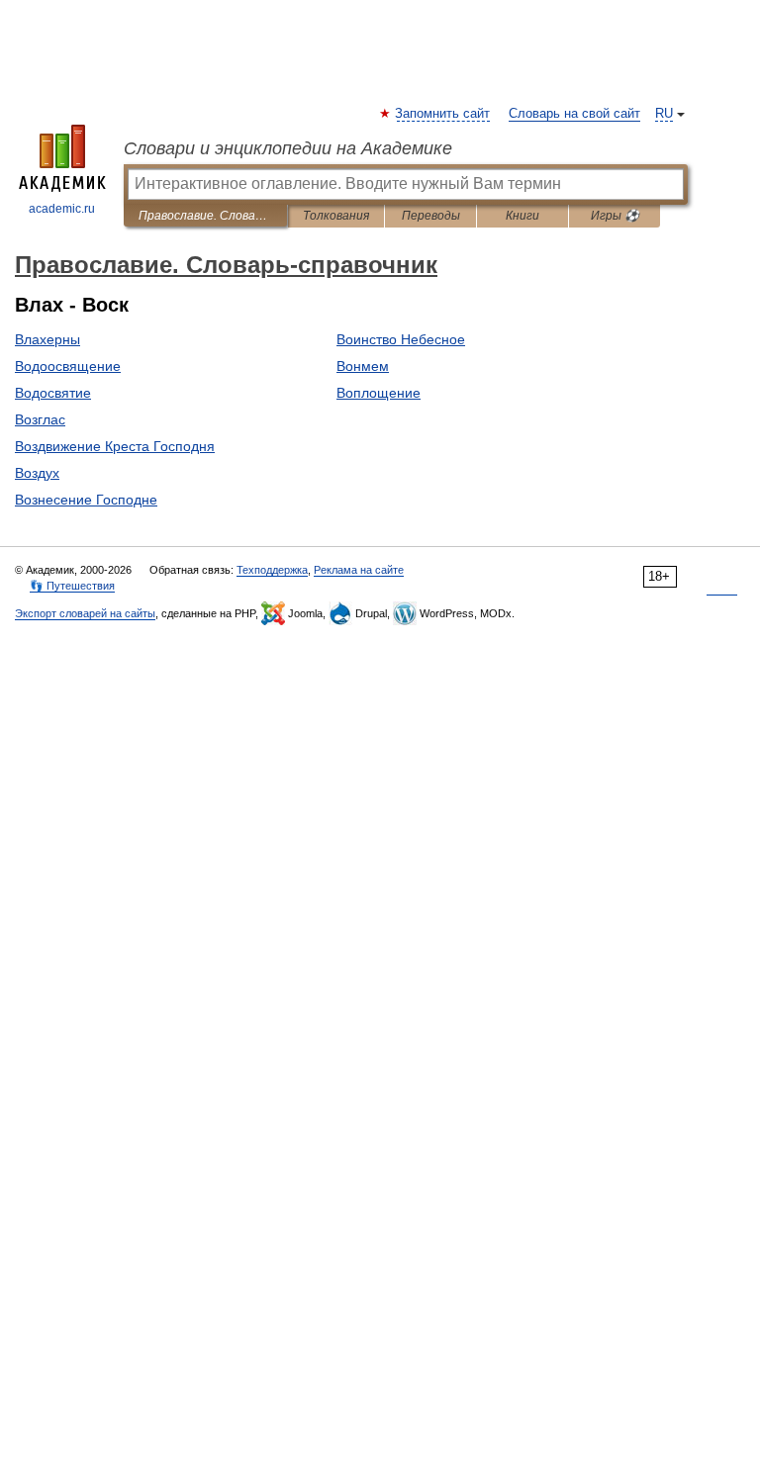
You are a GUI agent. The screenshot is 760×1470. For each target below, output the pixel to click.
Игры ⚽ (615, 216)
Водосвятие (53, 393)
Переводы (431, 216)
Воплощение (378, 393)
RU (664, 114)
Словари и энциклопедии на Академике (288, 148)
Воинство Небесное (400, 339)
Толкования (336, 216)
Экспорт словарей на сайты (85, 613)
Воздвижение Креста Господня (115, 446)
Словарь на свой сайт (574, 114)
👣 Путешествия (72, 586)
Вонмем (362, 366)
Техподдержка (272, 570)
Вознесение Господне (86, 499)
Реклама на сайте (359, 570)
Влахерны (47, 339)
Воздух (37, 473)
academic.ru (62, 209)
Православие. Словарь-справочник (205, 216)
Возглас (40, 419)
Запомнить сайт (443, 114)
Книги (522, 216)
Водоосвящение (68, 366)
